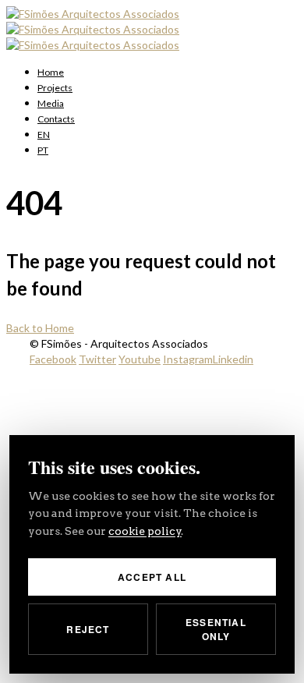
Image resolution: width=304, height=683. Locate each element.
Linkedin (233, 359)
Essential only (216, 629)
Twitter (97, 359)
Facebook (53, 359)
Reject (87, 629)
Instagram (188, 359)
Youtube (139, 359)
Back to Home (40, 327)
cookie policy (145, 531)
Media (50, 103)
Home (50, 72)
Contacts (56, 119)
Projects (54, 88)
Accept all (152, 577)
